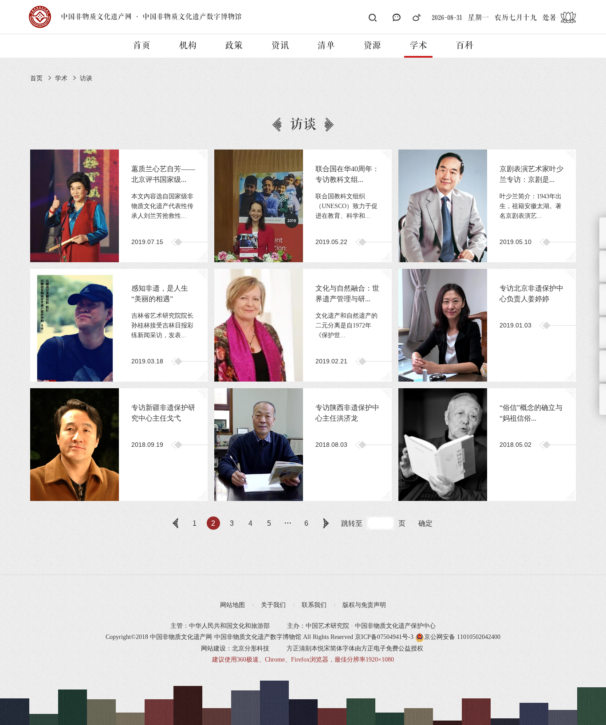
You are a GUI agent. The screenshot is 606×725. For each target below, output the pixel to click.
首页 (141, 46)
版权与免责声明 (364, 605)
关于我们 (273, 605)
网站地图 (232, 605)
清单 (326, 46)
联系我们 (314, 605)
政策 (234, 46)
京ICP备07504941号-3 (384, 637)
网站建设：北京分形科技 (235, 648)
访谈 (86, 78)
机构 (188, 46)
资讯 (280, 46)
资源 (372, 46)
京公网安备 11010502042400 (462, 637)
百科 (464, 46)
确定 (425, 523)
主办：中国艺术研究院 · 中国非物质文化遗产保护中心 (361, 626)
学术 (418, 46)
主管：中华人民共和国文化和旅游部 (220, 626)
